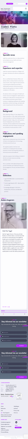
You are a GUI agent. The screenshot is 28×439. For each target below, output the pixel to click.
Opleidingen (16, 406)
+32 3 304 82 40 (9, 388)
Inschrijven (21, 345)
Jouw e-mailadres (2, 340)
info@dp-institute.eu (10, 389)
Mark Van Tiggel (7, 231)
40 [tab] (11, 312)
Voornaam (2, 332)
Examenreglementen (5, 424)
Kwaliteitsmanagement (5, 422)
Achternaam (2, 336)
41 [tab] (12, 312)
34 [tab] (6, 312)
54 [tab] (23, 312)
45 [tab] (15, 312)
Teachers (7, 28)
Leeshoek (16, 408)
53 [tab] (22, 312)
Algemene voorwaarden (6, 426)
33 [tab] (5, 312)
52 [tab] (21, 312)
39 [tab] (10, 312)
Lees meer (4, 306)
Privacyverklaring (4, 432)
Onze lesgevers (6, 412)
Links (2, 410)
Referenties (3, 408)
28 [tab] (1, 312)
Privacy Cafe (16, 410)
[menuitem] (9, 3)
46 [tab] (16, 312)
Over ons (16, 412)
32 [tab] (4, 312)
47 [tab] (17, 312)
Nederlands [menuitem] (18, 427)
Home (2, 28)
